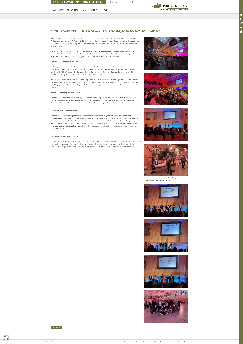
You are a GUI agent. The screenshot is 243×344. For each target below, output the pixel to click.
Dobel (85, 2)
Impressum (66, 342)
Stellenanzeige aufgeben (130, 342)
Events (94, 10)
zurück (57, 327)
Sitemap (57, 342)
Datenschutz (76, 342)
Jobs (85, 10)
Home (53, 10)
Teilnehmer (72, 10)
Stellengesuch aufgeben (149, 342)
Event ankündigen (181, 342)
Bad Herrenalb (97, 2)
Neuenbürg (58, 2)
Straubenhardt (72, 2)
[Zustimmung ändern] (6, 338)
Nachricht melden (166, 342)
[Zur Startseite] (169, 7)
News (61, 10)
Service (104, 10)
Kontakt (49, 342)
